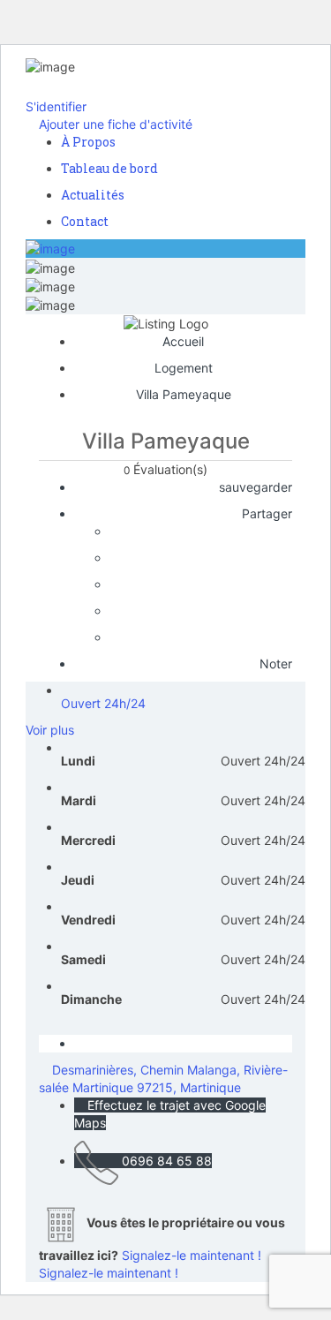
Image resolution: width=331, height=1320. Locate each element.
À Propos (88, 141)
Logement (183, 367)
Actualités (92, 194)
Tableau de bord (109, 168)
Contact (85, 221)
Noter (274, 663)
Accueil (183, 341)
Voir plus (50, 729)
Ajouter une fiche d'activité (113, 124)
